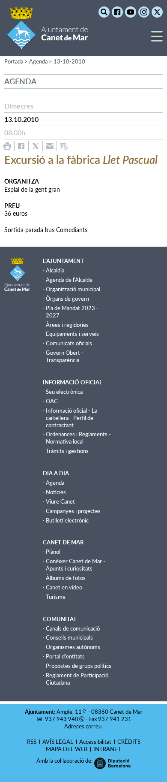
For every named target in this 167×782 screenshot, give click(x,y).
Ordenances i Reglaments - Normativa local (78, 438)
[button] (157, 39)
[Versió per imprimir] (7, 146)
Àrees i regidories (67, 324)
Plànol (53, 551)
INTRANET (107, 749)
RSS (31, 741)
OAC (52, 401)
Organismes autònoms (73, 646)
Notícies (56, 492)
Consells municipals (69, 637)
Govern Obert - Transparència (65, 356)
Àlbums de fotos (66, 577)
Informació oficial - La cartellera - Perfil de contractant (71, 418)
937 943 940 (61, 719)
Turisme (56, 596)
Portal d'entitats (65, 656)
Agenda (55, 482)
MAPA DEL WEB (66, 749)
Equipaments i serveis (72, 333)
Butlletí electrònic (67, 520)
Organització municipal (73, 289)
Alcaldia (55, 270)
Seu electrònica (64, 391)
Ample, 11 (69, 711)
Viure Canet (60, 501)
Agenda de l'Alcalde (69, 279)
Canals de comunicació (73, 628)
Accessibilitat (95, 741)
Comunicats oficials (69, 343)
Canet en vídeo (64, 587)
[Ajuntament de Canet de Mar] (47, 44)
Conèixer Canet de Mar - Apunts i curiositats (75, 565)
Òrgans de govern (67, 298)
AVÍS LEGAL (57, 741)
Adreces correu (83, 726)
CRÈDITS (128, 741)
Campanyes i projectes (73, 510)
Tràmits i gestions (67, 450)
